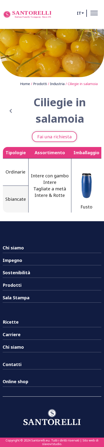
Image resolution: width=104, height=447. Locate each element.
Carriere (12, 334)
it (79, 13)
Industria (57, 83)
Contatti (12, 364)
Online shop (15, 381)
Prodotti (40, 83)
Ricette (11, 322)
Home (25, 83)
